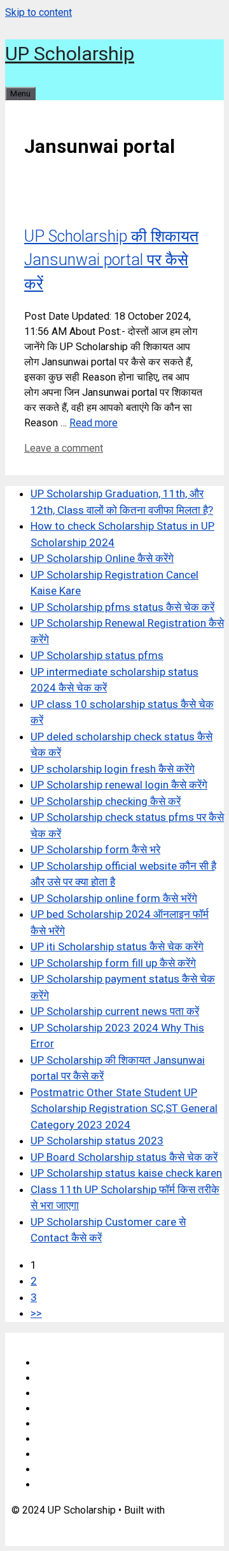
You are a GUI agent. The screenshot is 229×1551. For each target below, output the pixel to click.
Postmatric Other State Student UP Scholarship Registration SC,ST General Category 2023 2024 (124, 1108)
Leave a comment (63, 448)
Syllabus (56, 1424)
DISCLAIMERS (69, 1393)
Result (51, 1469)
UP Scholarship (69, 54)
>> (36, 1313)
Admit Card (61, 1454)
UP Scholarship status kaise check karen (126, 1173)
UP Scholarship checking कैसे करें (106, 801)
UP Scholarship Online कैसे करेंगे (102, 558)
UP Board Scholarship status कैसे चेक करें (124, 1157)
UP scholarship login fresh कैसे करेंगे (113, 768)
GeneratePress (45, 1525)
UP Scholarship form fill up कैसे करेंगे (113, 963)
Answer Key (63, 1439)
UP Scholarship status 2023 (97, 1140)
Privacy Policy (69, 1409)
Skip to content (38, 12)
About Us (57, 1378)
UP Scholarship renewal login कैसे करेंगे (119, 784)
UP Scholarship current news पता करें (115, 1011)
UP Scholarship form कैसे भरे (95, 849)
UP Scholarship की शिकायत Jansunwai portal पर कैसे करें (111, 260)
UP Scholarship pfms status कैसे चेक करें (122, 607)
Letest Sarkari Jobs (81, 1485)
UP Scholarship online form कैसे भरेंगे (114, 898)
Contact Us (61, 1363)
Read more (93, 423)
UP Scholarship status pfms (97, 655)
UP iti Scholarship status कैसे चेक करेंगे (117, 946)
